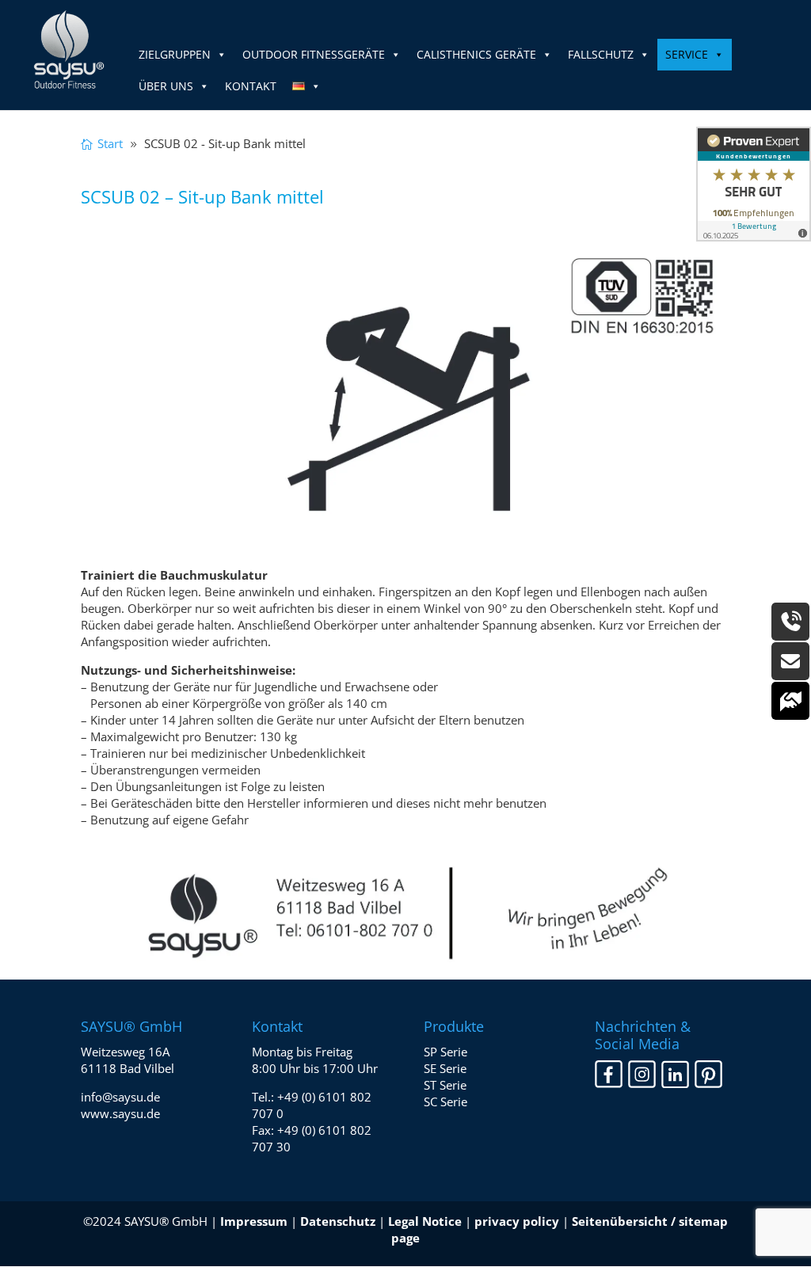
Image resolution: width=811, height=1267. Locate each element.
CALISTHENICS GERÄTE (476, 54)
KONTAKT (250, 85)
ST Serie (445, 1085)
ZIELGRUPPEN (175, 54)
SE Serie (445, 1068)
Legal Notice (425, 1221)
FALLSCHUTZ (601, 54)
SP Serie (445, 1052)
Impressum (253, 1221)
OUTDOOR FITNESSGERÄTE (313, 54)
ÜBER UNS (166, 85)
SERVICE (686, 54)
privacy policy (516, 1221)
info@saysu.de (120, 1097)
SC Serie (445, 1101)
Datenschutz (337, 1221)
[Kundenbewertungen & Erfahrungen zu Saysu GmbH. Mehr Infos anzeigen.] (753, 184)
